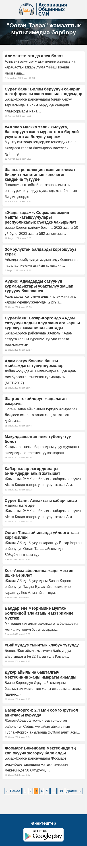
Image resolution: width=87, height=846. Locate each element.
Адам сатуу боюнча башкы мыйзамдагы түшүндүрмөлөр (34, 363)
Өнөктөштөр (43, 823)
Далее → (73, 791)
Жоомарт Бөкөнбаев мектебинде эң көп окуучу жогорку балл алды (40, 750)
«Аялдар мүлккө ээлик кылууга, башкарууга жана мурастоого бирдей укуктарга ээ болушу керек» (42, 132)
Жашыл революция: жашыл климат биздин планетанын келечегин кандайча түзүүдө (40, 174)
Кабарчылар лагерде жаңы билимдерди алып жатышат (32, 471)
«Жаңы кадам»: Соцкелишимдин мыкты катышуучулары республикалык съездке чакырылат (40, 217)
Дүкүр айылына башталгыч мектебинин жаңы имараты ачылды (40, 674)
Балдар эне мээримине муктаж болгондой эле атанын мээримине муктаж (39, 613)
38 (61, 791)
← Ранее (13, 791)
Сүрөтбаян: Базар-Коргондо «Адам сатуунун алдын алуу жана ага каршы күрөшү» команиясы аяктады (42, 323)
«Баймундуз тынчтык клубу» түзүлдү (42, 645)
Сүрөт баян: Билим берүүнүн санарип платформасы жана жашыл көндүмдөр (43, 91)
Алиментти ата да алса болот (34, 56)
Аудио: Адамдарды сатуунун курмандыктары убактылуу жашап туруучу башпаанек (39, 286)
